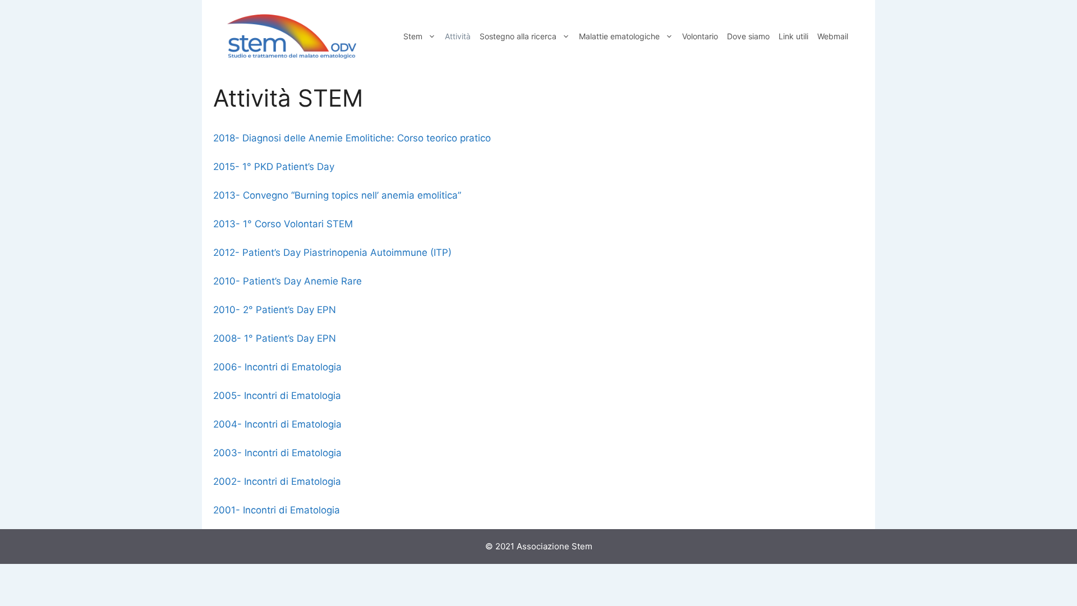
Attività (458, 36)
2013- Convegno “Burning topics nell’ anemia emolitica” (337, 195)
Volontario (700, 36)
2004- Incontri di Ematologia (277, 424)
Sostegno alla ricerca (518, 36)
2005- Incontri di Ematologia (277, 395)
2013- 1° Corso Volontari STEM (283, 223)
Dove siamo (748, 36)
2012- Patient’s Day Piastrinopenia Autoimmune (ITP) (332, 252)
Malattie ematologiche (619, 36)
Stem (412, 36)
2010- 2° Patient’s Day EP (271, 309)
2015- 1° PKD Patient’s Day (273, 166)
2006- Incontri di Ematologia (277, 367)
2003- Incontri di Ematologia (277, 452)
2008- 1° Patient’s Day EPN (274, 338)
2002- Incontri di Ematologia (277, 481)
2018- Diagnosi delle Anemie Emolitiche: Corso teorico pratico (352, 138)
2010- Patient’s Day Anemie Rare (287, 281)
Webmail (832, 36)
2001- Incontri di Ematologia (276, 510)
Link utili (793, 36)
